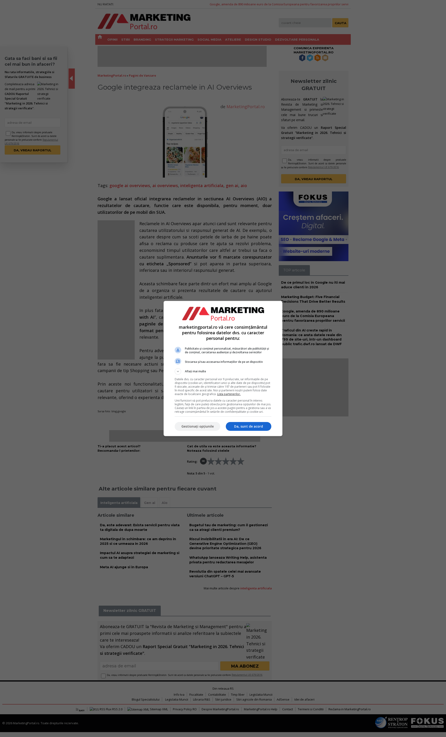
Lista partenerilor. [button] (229, 394)
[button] (223, 371)
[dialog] (223, 368)
